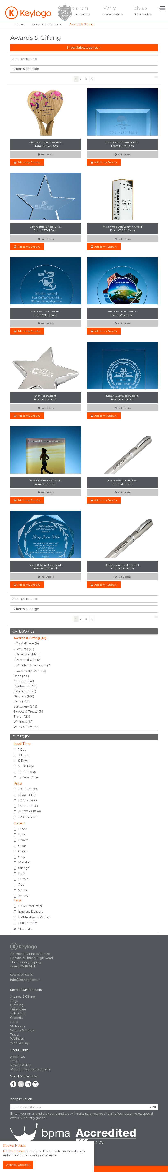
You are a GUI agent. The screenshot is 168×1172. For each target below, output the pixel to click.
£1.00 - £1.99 (27, 794)
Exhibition (17, 1013)
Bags (14, 1001)
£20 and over (28, 817)
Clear (22, 845)
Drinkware (18, 1009)
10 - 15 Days (27, 771)
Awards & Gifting (22, 996)
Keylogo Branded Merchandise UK (38, 13)
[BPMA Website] (73, 1138)
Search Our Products (26, 990)
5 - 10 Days (26, 766)
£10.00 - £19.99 (29, 811)
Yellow (23, 896)
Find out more (14, 1151)
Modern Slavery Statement (30, 1069)
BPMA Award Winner (34, 917)
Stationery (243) (25, 706)
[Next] (156, 77)
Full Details (47, 154)
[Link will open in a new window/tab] (13, 1084)
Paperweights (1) (28, 654)
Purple (23, 879)
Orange (24, 868)
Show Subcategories (83, 48)
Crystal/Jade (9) (27, 643)
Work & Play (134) (27, 727)
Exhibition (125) (25, 691)
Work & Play (19, 1043)
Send (153, 1106)
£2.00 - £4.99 (28, 800)
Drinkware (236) (25, 686)
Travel (14, 1034)
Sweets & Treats (22, 1030)
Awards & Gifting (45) (30, 638)
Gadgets (16, 1018)
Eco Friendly (27, 922)
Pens (14, 1022)
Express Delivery (30, 911)
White (22, 890)
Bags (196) (21, 676)
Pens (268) (21, 701)
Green (22, 851)
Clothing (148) (24, 681)
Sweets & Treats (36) (29, 711)
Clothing (16, 1005)
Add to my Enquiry (29, 162)
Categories (23, 631)
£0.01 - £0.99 (27, 789)
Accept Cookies (18, 1165)
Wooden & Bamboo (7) (33, 665)
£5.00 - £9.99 (28, 806)
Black (22, 829)
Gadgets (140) (24, 696)
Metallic (24, 862)
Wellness (17, 1039)
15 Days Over (28, 777)
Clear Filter (25, 929)
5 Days (23, 760)
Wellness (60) (23, 722)
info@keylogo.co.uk (25, 980)
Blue (21, 834)
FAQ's (14, 1061)
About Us (17, 1057)
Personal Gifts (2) (28, 660)
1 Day (22, 749)
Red (21, 884)
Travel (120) (22, 716)
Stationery (18, 1026)
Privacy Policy (20, 1065)
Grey (21, 857)
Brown (23, 840)
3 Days (23, 755)
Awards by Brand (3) (31, 671)
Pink (21, 873)
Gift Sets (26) (25, 649)
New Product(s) (30, 906)
